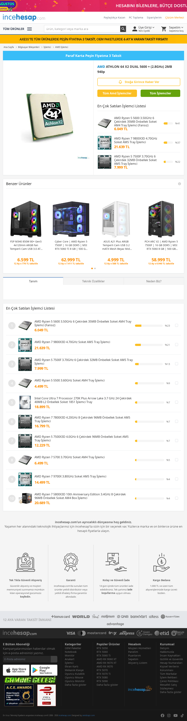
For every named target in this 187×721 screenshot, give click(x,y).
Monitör (70, 655)
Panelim (133, 652)
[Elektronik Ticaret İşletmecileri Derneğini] (161, 633)
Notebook (71, 652)
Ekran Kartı (71, 666)
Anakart (69, 659)
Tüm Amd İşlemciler (117, 93)
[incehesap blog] (140, 678)
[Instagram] (169, 715)
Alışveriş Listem (137, 662)
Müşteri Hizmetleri (139, 648)
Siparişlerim (154, 17)
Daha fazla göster (75, 684)
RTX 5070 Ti (104, 673)
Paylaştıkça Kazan (114, 17)
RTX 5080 (102, 677)
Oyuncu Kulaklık (75, 673)
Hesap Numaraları (171, 662)
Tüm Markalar (168, 673)
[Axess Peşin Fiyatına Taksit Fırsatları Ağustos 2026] (93, 39)
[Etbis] (46, 695)
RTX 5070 (102, 670)
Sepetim (133, 659)
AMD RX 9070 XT (107, 662)
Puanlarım (134, 655)
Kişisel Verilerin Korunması (169, 668)
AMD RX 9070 (105, 666)
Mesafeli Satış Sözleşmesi (168, 686)
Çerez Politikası (169, 681)
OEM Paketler (73, 648)
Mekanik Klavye (74, 670)
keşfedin (25, 596)
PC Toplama (136, 17)
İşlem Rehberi (168, 677)
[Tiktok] (182, 715)
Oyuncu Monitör (75, 681)
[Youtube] (175, 715)
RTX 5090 (102, 681)
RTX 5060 (102, 652)
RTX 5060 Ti (104, 655)
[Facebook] (162, 715)
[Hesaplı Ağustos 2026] (93, 6)
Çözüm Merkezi (174, 17)
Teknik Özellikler (93, 281)
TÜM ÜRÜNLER (13, 29)
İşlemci (69, 662)
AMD (101, 66)
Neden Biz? (153, 281)
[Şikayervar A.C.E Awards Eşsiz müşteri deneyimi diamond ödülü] (19, 695)
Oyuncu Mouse (74, 677)
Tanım (33, 281)
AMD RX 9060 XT (107, 659)
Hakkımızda (167, 652)
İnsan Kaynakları (170, 655)
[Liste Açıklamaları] (179, 183)
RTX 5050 (102, 648)
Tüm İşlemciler (160, 93)
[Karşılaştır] (176, 325)
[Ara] (123, 29)
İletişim (164, 648)
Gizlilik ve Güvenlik (171, 659)
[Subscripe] (54, 659)
